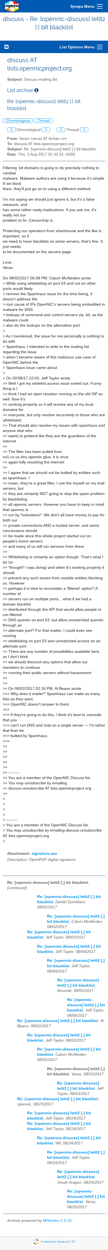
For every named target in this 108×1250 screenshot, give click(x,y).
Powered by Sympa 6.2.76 (58, 1241)
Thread (43, 121)
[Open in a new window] (36, 90)
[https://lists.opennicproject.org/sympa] (12, 6)
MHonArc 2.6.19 (57, 1220)
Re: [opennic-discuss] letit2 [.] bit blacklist (86, 1005)
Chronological (18, 121)
